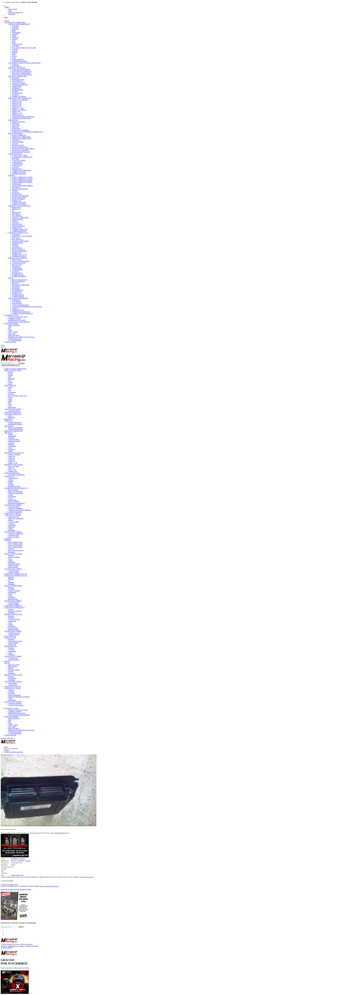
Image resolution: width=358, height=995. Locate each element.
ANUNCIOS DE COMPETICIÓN (15, 22)
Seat (9, 389)
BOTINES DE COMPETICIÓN (22, 138)
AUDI (14, 58)
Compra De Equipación (15, 511)
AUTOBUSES (16, 301)
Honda (10, 400)
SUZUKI (15, 51)
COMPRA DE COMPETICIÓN (21, 170)
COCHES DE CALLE (11, 315)
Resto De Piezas (13, 567)
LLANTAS (15, 95)
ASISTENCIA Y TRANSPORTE (18, 298)
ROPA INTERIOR (17, 142)
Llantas (10, 451)
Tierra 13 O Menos (13, 466)
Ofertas (10, 416)
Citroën (10, 374)
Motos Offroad (12, 666)
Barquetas (11, 577)
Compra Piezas (12, 685)
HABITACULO (9, 476)
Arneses (10, 480)
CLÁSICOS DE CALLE (19, 155)
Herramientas (12, 700)
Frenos (10, 448)
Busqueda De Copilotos (15, 424)
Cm (9, 580)
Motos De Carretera (14, 670)
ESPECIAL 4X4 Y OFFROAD (17, 258)
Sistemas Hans (12, 500)
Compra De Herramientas (15, 705)
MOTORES (15, 78)
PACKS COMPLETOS (19, 135)
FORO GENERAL (14, 325)
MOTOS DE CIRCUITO (19, 280)
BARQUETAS (16, 207)
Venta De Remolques (14, 695)
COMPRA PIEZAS (18, 296)
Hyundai (10, 394)
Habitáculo (11, 527)
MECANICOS (8, 426)
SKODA (14, 39)
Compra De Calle (13, 535)
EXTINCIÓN (16, 128)
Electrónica (11, 437)
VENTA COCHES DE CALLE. (18, 317)
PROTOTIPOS (16, 212)
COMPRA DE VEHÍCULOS (21, 312)
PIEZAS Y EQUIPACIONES (13, 554)
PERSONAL (8, 419)
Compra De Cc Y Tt (14, 633)
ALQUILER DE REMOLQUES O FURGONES (27, 306)
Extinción (11, 485)
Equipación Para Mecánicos (16, 503)
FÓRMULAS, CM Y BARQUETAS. (19, 206)
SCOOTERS (16, 286)
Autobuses (11, 691)
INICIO (6, 21)
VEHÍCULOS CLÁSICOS (12, 513)
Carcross (10, 609)
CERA (10, 330)
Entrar (10, 11)
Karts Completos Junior (15, 545)
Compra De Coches (14, 411)
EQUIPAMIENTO (17, 290)
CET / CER (11, 333)
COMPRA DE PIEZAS (19, 96)
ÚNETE (21, 927)
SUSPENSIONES (17, 90)
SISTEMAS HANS (18, 145)
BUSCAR (21, 363)
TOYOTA (15, 49)
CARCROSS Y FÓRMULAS (13, 606)
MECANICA (16, 187)
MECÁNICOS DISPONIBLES (21, 73)
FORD (14, 36)
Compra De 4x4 (13, 658)
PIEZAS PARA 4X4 (10, 646)
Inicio (6, 747)
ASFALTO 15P (16, 103)
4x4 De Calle (12, 644)
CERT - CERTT (13, 332)
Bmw (9, 377)
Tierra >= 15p (12, 469)
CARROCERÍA (17, 86)
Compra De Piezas (13, 506)
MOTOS (11, 278)
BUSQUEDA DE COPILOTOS (21, 71)
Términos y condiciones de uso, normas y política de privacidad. (20, 946)
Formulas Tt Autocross (15, 611)
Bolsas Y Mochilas (13, 501)
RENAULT (15, 29)
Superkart (11, 548)
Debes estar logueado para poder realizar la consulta (16, 889)
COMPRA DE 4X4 (18, 275)
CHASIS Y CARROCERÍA (20, 217)
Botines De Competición (15, 493)
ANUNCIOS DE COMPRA (13, 409)
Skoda (10, 384)
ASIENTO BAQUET (18, 121)
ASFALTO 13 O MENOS (20, 100)
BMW (14, 31)
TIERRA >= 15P (17, 113)
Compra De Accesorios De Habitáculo (19, 510)
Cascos (10, 498)
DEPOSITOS (16, 88)
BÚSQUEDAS (16, 66)
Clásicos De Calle (13, 517)
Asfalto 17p (11, 461)
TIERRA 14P (16, 111)
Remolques (11, 552)
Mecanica (11, 555)
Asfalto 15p (11, 458)
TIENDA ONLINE (10, 342)
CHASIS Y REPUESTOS (20, 189)
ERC (9, 328)
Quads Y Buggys (13, 643)
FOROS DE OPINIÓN (11, 323)
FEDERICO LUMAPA (18, 859)
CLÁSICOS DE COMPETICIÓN (22, 157)
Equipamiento (12, 678)
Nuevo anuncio (12, 9)
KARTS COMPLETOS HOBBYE (22, 185)
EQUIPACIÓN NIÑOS (19, 197)
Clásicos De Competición (15, 518)
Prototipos (11, 582)
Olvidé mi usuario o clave (15, 12)
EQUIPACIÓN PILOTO (19, 251)
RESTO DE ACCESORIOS (20, 130)
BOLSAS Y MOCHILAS (19, 147)
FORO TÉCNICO (13, 335)
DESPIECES (16, 288)
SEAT (14, 41)
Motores (10, 434)
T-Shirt (13, 875)
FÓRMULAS (16, 209)
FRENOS (15, 91)
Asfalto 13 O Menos (14, 454)
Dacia (10, 404)
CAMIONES (16, 300)
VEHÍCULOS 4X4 (10, 638)
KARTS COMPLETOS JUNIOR (22, 180)
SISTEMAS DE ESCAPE (20, 84)
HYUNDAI (15, 46)
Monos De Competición (15, 491)
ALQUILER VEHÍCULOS (12, 412)
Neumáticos (11, 530)
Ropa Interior (12, 496)
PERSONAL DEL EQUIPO (16, 68)
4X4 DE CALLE (17, 264)
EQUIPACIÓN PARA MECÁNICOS (23, 148)
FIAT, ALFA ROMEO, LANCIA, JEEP (24, 47)
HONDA (15, 53)
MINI (13, 54)
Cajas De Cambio (13, 439)
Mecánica (11, 587)
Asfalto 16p (11, 459)
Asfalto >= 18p (12, 463)
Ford (9, 380)
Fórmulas (11, 579)
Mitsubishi (11, 379)
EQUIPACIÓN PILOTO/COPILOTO (15, 488)
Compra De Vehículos (14, 703)
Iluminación (11, 449)
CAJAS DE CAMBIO (18, 83)
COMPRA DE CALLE (19, 172)
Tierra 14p (11, 468)
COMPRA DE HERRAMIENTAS (22, 313)
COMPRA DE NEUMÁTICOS (21, 118)
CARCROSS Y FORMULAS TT (14, 607)
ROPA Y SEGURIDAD (15, 133)
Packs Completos (13, 490)
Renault (10, 375)
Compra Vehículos (13, 602)
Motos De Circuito (13, 665)
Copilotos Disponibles (14, 422)
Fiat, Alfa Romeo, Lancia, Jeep (17, 395)
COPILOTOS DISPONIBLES (21, 69)
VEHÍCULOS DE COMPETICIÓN (19, 24)
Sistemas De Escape (14, 441)
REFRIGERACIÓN (18, 79)
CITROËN (15, 27)
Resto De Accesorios (14, 486)
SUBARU (15, 34)
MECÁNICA (16, 214)
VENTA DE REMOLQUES (20, 305)
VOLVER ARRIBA (7, 947)
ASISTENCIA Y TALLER (12, 686)
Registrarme (11, 14)
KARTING (11, 175)
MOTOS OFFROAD (18, 281)
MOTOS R (15, 283)
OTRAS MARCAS (18, 59)
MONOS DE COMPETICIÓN (21, 137)
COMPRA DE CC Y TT (19, 254)
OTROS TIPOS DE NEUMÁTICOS (23, 116)
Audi (9, 406)
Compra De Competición (15, 533)
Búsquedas (11, 417)
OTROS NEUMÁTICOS (12, 473)
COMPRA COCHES (14, 318)
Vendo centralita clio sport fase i (13, 752)
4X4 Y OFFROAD (10, 636)
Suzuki (10, 399)
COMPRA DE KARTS (19, 202)
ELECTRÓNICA (17, 81)
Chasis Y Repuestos (14, 557)
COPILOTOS (8, 421)
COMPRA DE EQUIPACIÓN (21, 152)
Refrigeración (12, 436)
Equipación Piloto (13, 629)
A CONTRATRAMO (14, 340)
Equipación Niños (13, 565)
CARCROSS (16, 234)
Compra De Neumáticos (15, 508)
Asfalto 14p (11, 456)
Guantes (10, 495)
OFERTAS (15, 64)
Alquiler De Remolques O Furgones (19, 696)
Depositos (11, 444)
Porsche (10, 382)
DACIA (14, 56)
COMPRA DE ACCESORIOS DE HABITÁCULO (27, 132)
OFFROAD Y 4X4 (17, 115)
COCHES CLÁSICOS (15, 153)
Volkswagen (11, 392)
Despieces (11, 676)
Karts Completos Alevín (15, 542)
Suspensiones (12, 446)
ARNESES (15, 123)
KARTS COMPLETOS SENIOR (22, 182)
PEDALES (15, 127)
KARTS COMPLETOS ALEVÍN (22, 177)
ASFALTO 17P (16, 106)
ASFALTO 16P (16, 105)
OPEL (14, 42)
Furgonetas (11, 693)
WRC (10, 327)
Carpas (10, 698)
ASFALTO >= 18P (17, 108)
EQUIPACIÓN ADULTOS (20, 195)
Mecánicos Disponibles (15, 427)
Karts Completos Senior (15, 547)
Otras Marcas (12, 407)
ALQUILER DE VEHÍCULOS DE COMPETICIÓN (24, 63)
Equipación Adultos (14, 564)
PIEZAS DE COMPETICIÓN (17, 76)
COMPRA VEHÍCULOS (19, 229)
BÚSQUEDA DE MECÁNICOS (22, 74)
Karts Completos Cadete (15, 543)
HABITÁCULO (13, 120)
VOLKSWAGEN (17, 44)
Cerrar (6, 7)
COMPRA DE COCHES (19, 61)
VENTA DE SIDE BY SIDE (20, 261)
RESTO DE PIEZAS (18, 199)
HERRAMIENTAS (18, 310)
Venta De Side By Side (15, 641)
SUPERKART (16, 184)
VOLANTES (16, 125)
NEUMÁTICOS (17, 169)
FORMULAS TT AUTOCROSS (22, 236)
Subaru (10, 387)
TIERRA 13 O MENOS (19, 110)
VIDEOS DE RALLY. (15, 338)
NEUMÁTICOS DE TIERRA (13, 464)
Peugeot (10, 372)
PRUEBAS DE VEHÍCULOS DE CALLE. (21, 337)
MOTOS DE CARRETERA (20, 285)
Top (22, 875)
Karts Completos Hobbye (15, 550)
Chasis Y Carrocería (14, 591)
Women (18, 875)
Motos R (10, 668)
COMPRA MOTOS (18, 295)
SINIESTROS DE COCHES (17, 320)
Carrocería (11, 443)
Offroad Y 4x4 (12, 471)
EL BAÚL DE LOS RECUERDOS (19, 322)
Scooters (10, 671)
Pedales (10, 483)
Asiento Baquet (12, 478)
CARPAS (15, 308)
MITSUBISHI (16, 32)
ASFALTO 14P (16, 101)
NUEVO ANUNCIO (7, 738)
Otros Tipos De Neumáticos (16, 474)
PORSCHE (15, 37)
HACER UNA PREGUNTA (9, 884)
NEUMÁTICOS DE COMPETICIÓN (19, 98)
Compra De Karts (13, 570)
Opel (9, 390)
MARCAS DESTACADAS (12, 370)
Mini (9, 402)
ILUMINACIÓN (17, 93)
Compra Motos (12, 683)
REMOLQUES (16, 201)
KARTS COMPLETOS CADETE (22, 179)
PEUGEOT (15, 26)
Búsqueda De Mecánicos (15, 429)
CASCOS (15, 143)
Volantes (10, 481)
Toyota (10, 397)
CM (13, 211)
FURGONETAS (17, 303)
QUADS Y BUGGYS (18, 263)
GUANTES (15, 140)
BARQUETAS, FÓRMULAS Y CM (15, 574)
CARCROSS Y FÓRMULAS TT (18, 232)
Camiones (11, 690)
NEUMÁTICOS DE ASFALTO (14, 453)
